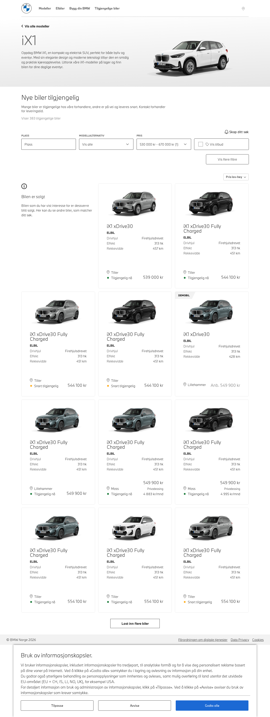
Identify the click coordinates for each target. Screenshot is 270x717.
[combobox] (106, 144)
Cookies (258, 640)
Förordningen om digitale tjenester (203, 640)
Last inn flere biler (135, 623)
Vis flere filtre (227, 159)
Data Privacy (240, 640)
